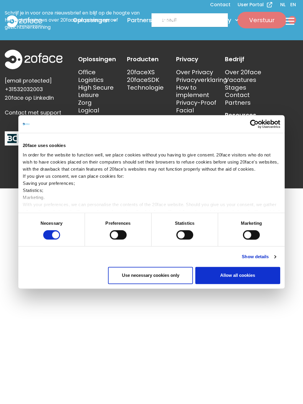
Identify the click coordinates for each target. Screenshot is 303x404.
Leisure (88, 95)
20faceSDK (143, 80)
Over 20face (243, 72)
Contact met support (33, 112)
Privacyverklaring (201, 80)
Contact (220, 4)
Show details (255, 256)
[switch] (118, 235)
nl (283, 4)
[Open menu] (290, 21)
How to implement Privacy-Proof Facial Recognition (196, 102)
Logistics (91, 80)
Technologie (145, 87)
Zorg (85, 102)
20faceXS (141, 72)
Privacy (220, 20)
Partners (139, 20)
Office (87, 72)
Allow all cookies (237, 275)
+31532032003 (24, 89)
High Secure (96, 87)
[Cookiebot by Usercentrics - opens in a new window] (254, 123)
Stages (235, 87)
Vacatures (240, 80)
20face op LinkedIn (29, 97)
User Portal (251, 4)
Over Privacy (194, 72)
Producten (176, 20)
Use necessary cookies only (150, 275)
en (293, 4)
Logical (88, 110)
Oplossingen (91, 20)
